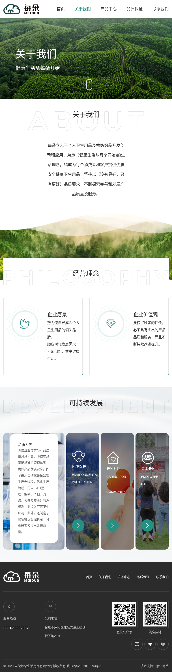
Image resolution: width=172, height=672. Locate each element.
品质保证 (135, 9)
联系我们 (161, 9)
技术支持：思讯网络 (154, 666)
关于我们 (83, 9)
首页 (61, 9)
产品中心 (109, 9)
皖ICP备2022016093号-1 (84, 666)
